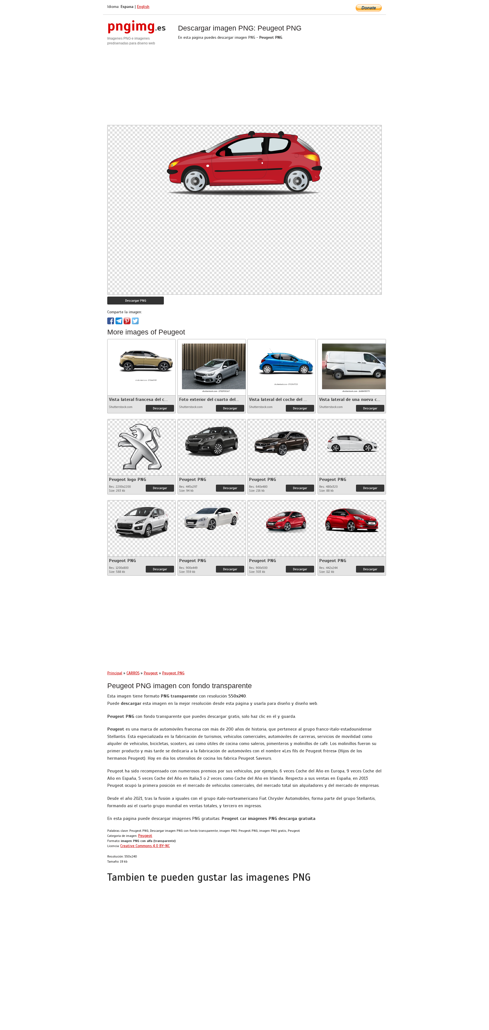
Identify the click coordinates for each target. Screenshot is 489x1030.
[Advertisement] (244, 85)
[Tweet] (135, 321)
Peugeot (145, 835)
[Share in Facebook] (110, 321)
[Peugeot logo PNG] (141, 446)
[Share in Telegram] (118, 321)
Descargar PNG (135, 301)
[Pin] (127, 321)
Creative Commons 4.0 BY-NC (145, 845)
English (143, 6)
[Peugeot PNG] (211, 439)
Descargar (160, 408)
